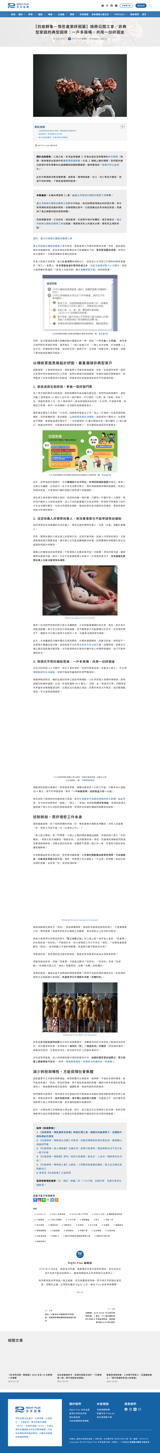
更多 (144, 14)
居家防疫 (53, 1225)
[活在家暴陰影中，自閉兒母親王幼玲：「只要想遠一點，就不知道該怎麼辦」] (80, 1358)
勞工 (97, 1219)
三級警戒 (39, 1219)
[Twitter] (52, 1200)
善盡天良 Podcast (106, 1413)
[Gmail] (48, 1200)
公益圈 (61, 14)
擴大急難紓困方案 (85, 269)
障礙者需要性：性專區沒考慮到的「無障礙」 (90, 1061)
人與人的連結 (55, 1219)
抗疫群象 (55, 1230)
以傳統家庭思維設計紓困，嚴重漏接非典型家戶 (57, 130)
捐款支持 (141, 5)
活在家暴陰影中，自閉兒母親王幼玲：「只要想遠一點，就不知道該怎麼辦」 (79, 1376)
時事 (30, 14)
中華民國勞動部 (88, 780)
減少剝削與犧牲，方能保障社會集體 (53, 137)
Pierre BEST (78, 1035)
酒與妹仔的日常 (102, 1236)
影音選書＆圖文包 (100, 14)
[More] (56, 1200)
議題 (40, 14)
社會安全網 (40, 1236)
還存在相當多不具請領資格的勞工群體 (95, 798)
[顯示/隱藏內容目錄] (121, 126)
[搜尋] (150, 5)
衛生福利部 (103, 333)
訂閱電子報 (126, 5)
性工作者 (93, 1225)
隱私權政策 (74, 1417)
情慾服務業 (40, 1230)
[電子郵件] (103, 6)
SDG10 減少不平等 (79, 1214)
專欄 (72, 14)
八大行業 (71, 1219)
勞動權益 (85, 1219)
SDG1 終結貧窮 (57, 1214)
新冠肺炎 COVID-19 (99, 39)
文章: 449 (79, 1292)
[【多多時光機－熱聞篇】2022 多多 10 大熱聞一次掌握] (31, 1358)
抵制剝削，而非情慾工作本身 (50, 134)
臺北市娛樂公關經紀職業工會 (90, 195)
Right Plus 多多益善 (79, 1409)
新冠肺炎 (69, 1230)
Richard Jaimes (78, 920)
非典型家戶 (40, 1241)
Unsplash (90, 618)
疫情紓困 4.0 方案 (107, 265)
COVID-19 (40, 1214)
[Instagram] (116, 6)
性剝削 (80, 1225)
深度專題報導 (103, 1409)
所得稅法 (99, 687)
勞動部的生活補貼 (45, 672)
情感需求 (118, 1225)
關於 (21, 14)
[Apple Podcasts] (107, 6)
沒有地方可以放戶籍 (90, 644)
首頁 (13, 14)
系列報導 (113, 156)
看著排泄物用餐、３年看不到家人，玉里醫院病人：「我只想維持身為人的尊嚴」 (129, 1376)
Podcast (119, 14)
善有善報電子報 (104, 1417)
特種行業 (83, 1230)
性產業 (105, 1225)
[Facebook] (111, 6)
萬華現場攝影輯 (71, 160)
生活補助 (96, 1230)
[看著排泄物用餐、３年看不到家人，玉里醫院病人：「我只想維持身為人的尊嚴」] (129, 1358)
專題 (50, 14)
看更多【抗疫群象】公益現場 (55, 1172)
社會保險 (110, 1230)
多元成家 (39, 1225)
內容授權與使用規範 (79, 1420)
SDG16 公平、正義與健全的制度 (107, 1214)
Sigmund (78, 618)
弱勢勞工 (67, 1225)
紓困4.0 (54, 1236)
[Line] (44, 1200)
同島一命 (108, 1219)
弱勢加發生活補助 (84, 416)
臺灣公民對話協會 (78, 1413)
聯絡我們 (134, 14)
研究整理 (84, 14)
